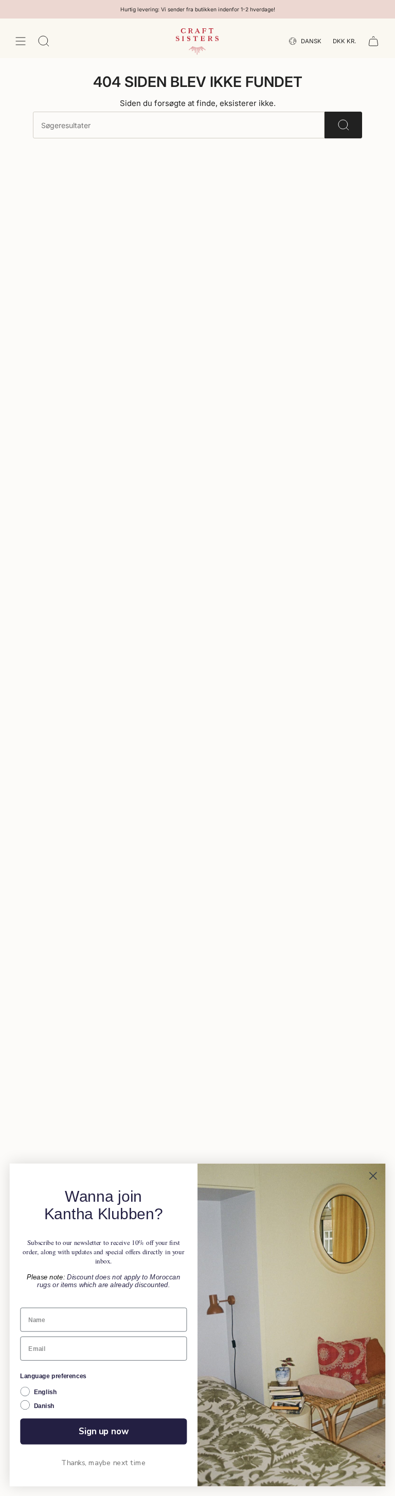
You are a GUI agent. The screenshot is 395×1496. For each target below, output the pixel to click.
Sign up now (104, 1431)
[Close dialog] (373, 1175)
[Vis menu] (20, 41)
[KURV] (373, 41)
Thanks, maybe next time (103, 1463)
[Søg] (343, 125)
